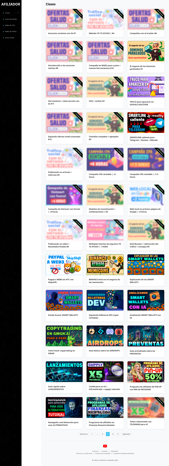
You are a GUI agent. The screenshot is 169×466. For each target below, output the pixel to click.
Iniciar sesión (9, 38)
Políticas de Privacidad (102, 453)
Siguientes (126, 434)
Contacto (105, 451)
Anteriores (84, 434)
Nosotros (95, 451)
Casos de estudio (11, 19)
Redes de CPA (10, 25)
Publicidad (114, 451)
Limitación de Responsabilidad (123, 453)
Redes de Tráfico (10, 31)
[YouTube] (105, 449)
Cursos (7, 13)
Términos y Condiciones (84, 453)
